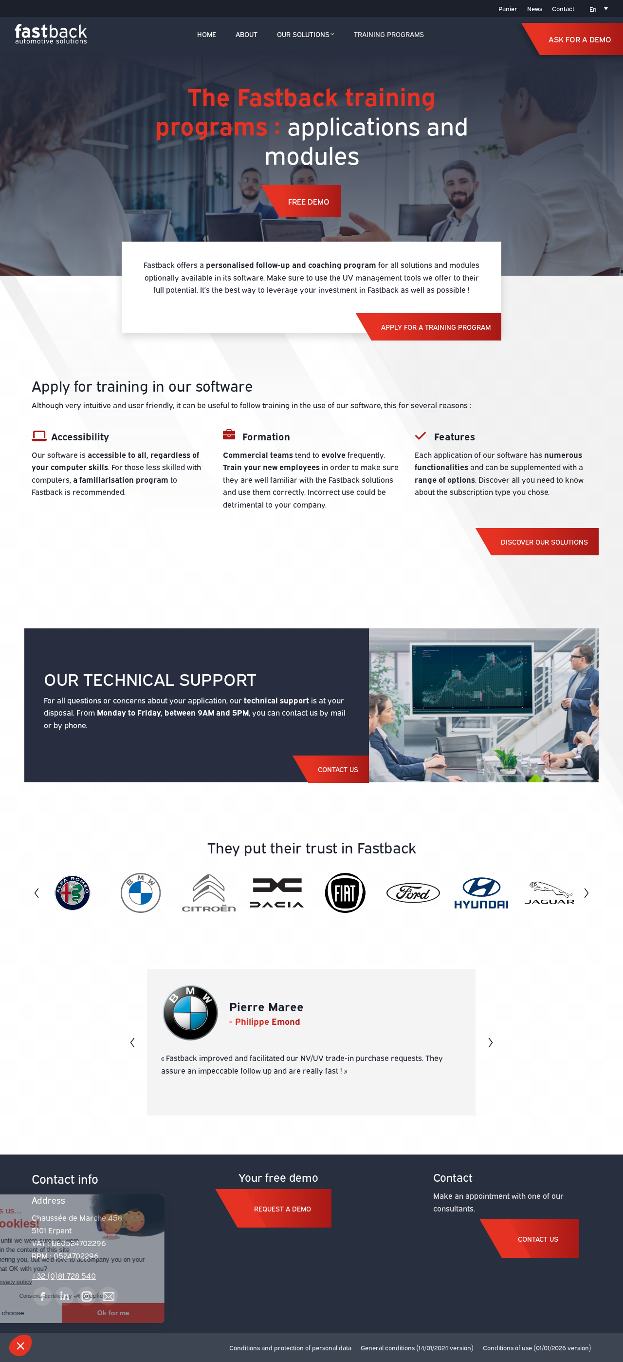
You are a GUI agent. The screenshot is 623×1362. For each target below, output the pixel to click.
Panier (507, 8)
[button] (36, 893)
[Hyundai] (476, 893)
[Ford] (408, 893)
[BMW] (136, 893)
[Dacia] (272, 893)
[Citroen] (204, 893)
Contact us (538, 1238)
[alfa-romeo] (67, 893)
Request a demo (282, 1208)
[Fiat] (340, 893)
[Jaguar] (544, 893)
